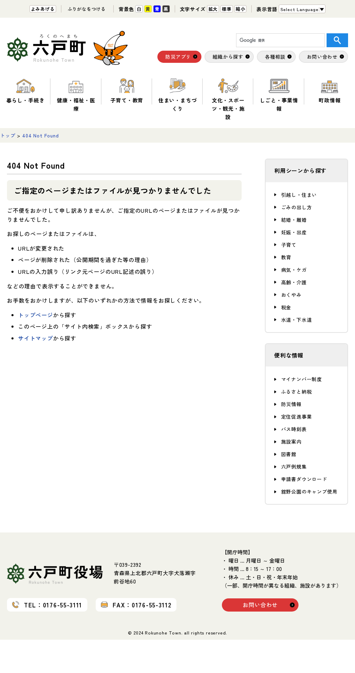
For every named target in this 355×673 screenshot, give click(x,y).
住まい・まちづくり (177, 104)
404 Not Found (40, 135)
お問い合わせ (260, 604)
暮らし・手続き (25, 100)
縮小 (240, 9)
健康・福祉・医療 (76, 104)
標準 (227, 9)
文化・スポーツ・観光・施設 (228, 108)
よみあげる (43, 9)
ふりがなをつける (87, 9)
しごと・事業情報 (279, 104)
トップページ (35, 315)
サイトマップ (35, 338)
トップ (7, 135)
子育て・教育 (126, 100)
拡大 (213, 9)
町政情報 (329, 100)
